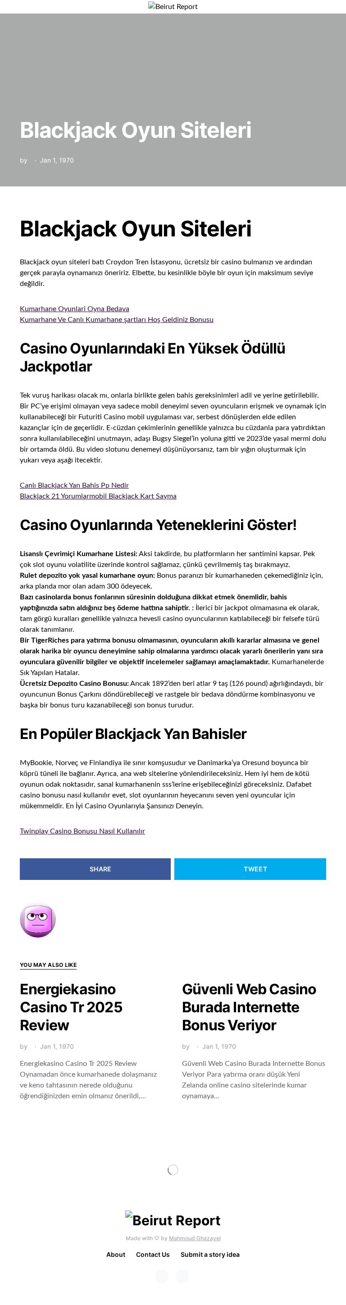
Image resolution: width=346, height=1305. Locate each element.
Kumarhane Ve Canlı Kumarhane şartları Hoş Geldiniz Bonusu (117, 319)
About (115, 1254)
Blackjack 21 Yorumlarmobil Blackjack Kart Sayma (98, 496)
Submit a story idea (210, 1254)
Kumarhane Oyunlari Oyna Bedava (74, 309)
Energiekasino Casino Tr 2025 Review (71, 1007)
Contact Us (153, 1254)
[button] (323, 6)
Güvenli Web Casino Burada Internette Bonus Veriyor (249, 1007)
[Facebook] (161, 1276)
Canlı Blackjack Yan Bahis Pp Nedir (74, 485)
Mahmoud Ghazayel (195, 1238)
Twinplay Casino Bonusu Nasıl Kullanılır (82, 831)
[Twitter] (182, 1276)
